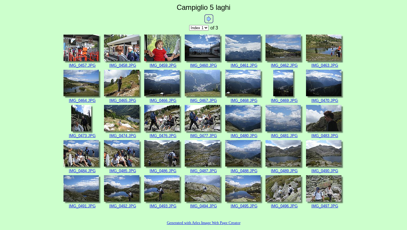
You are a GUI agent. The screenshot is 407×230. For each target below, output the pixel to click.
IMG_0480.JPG (244, 135)
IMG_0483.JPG (324, 135)
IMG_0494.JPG (203, 206)
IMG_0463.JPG (324, 65)
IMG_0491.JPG (82, 206)
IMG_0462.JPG (284, 65)
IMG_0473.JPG (82, 135)
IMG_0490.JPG (324, 171)
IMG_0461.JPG (244, 65)
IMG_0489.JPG (284, 171)
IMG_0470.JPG (324, 100)
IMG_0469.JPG (284, 100)
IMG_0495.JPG (244, 206)
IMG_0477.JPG (203, 135)
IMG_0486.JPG (163, 171)
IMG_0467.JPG (203, 100)
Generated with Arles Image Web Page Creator (203, 222)
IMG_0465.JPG (122, 100)
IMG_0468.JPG (244, 100)
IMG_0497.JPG (324, 206)
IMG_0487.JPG (203, 171)
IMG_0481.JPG (284, 135)
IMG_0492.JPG (122, 206)
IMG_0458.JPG (122, 65)
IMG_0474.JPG (122, 135)
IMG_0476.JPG (163, 135)
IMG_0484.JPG (82, 171)
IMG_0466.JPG (163, 100)
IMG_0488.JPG (244, 171)
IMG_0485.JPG (122, 171)
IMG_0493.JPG (163, 206)
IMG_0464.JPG (82, 100)
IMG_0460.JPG (203, 65)
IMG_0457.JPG (82, 65)
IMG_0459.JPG (163, 65)
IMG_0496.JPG (284, 206)
